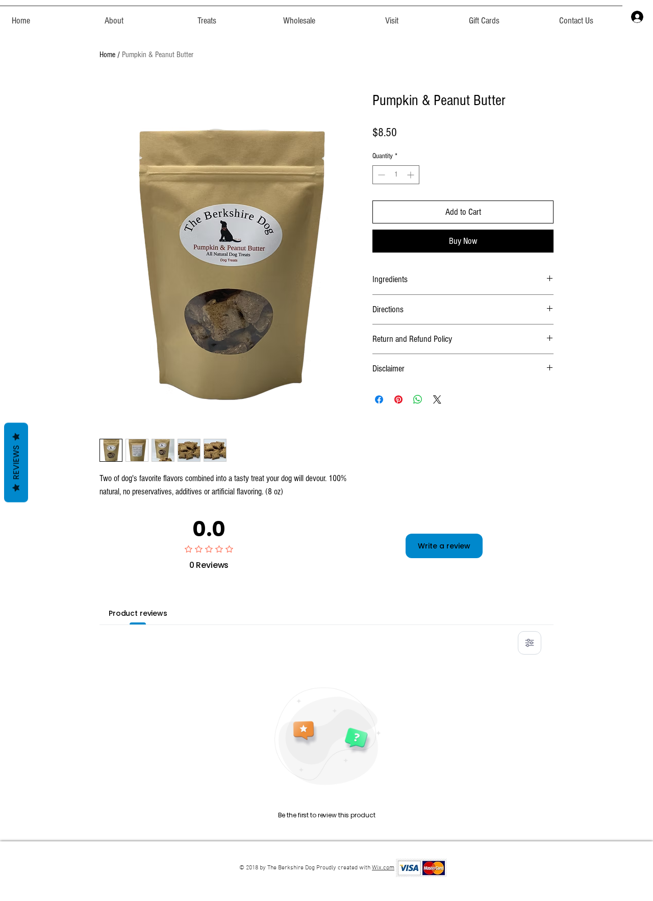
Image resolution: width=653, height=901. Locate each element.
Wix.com (383, 867)
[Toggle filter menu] (529, 643)
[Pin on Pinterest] (398, 399)
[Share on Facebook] (379, 399)
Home (107, 54)
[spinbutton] (396, 175)
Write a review (444, 546)
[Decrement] (380, 175)
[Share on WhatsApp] (418, 399)
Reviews (16, 462)
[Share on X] (437, 399)
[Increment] (411, 175)
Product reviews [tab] (138, 613)
